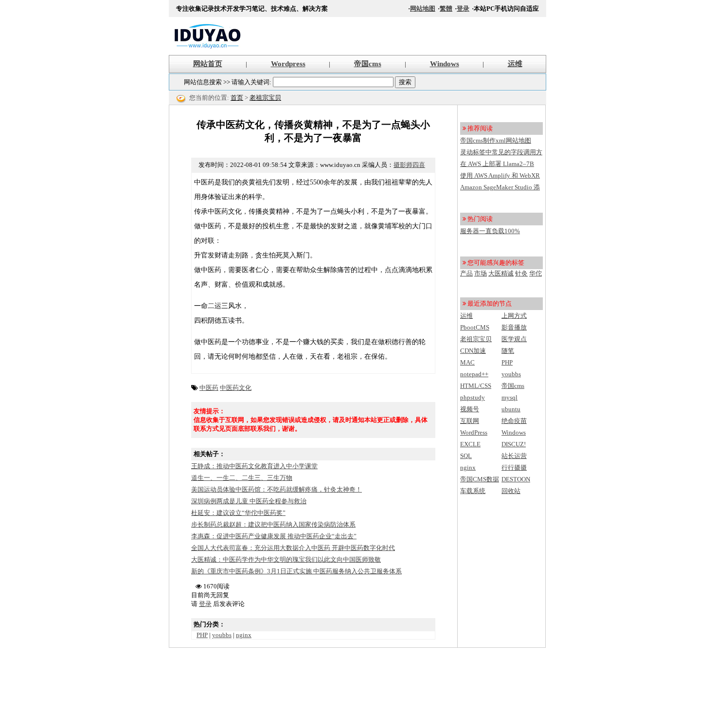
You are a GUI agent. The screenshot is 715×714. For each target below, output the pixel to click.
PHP (202, 635)
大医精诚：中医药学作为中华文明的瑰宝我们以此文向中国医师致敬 (286, 559)
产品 (466, 273)
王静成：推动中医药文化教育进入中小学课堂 (254, 466)
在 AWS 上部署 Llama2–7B (497, 163)
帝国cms (367, 64)
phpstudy (472, 397)
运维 (515, 64)
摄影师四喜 (409, 164)
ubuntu (510, 409)
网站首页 (207, 64)
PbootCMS (474, 327)
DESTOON (515, 479)
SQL (466, 455)
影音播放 (514, 327)
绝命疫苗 (514, 420)
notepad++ (474, 374)
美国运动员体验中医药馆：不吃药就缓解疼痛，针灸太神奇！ (276, 489)
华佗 (535, 273)
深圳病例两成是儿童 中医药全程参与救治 (248, 501)
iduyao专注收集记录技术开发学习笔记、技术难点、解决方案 (208, 36)
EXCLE (470, 444)
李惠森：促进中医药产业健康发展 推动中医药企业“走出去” (274, 536)
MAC (467, 362)
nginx (243, 635)
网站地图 (422, 8)
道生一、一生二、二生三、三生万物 (241, 477)
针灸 (521, 273)
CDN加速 (473, 350)
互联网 (469, 420)
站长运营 (514, 455)
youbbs (222, 635)
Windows (444, 64)
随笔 (507, 350)
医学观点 (514, 339)
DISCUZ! (513, 444)
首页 (237, 97)
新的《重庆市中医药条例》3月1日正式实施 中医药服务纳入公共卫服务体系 (296, 571)
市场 (480, 273)
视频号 (469, 409)
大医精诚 (501, 273)
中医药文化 (235, 387)
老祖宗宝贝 (265, 97)
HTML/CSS (475, 385)
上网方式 (514, 315)
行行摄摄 (514, 467)
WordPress (473, 432)
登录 (463, 8)
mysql (509, 397)
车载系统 (472, 490)
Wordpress (288, 64)
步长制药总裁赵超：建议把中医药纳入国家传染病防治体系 (273, 524)
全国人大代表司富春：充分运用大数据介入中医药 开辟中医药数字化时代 (293, 547)
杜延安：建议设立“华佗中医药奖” (238, 512)
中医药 (208, 387)
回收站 (510, 490)
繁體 (446, 8)
